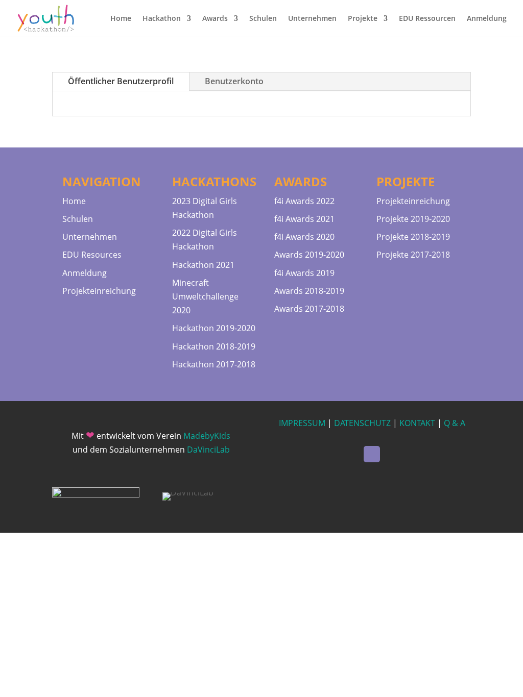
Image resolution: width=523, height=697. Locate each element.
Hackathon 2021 (203, 264)
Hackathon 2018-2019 (213, 346)
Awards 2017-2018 (309, 308)
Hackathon (161, 19)
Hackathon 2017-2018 (213, 364)
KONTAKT (417, 423)
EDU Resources (92, 254)
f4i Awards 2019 (304, 273)
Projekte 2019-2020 (413, 219)
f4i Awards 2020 (304, 236)
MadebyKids (206, 435)
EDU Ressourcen (427, 19)
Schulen (263, 19)
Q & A (454, 423)
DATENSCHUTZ (362, 423)
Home (120, 19)
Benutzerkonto (234, 81)
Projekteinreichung (99, 290)
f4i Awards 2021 (304, 219)
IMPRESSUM (302, 423)
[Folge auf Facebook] (372, 454)
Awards (215, 19)
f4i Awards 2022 (304, 201)
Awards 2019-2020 (309, 254)
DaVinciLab (208, 449)
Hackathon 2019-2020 (213, 328)
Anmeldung (487, 19)
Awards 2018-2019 (309, 290)
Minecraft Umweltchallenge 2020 (205, 296)
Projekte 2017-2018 (413, 254)
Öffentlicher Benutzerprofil (121, 81)
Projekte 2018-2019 (413, 236)
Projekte (362, 19)
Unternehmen (312, 19)
